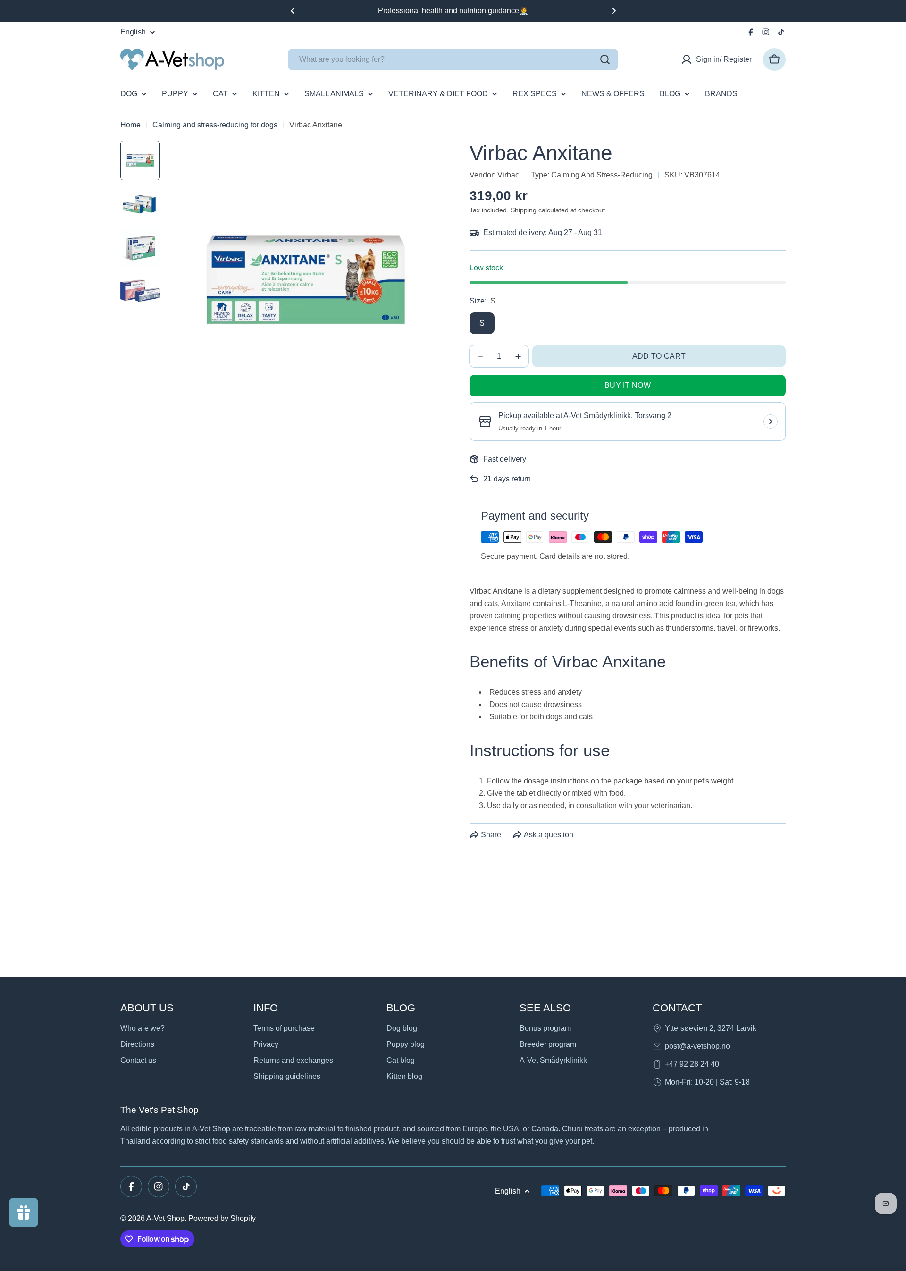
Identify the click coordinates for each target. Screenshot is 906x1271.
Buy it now (627, 385)
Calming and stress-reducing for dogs (214, 125)
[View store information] (770, 421)
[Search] (605, 59)
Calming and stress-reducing (602, 175)
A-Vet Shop (165, 1218)
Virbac (508, 175)
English (133, 32)
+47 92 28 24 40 (692, 1064)
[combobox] (453, 59)
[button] (292, 11)
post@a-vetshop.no (697, 1046)
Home (130, 125)
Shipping (524, 210)
